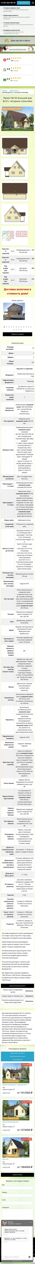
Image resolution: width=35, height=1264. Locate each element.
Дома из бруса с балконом (17, 1053)
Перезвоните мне (23, 3)
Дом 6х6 (5, 1159)
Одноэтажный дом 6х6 (10, 1122)
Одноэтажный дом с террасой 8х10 (15, 1085)
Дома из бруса (14, 90)
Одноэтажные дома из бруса (17, 1056)
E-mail (3, 1200)
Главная (4, 90)
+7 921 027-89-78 (8, 3)
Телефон (4, 1192)
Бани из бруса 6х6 (17, 1059)
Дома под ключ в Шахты (20, 40)
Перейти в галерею (17, 334)
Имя (3, 1185)
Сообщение (5, 1207)
